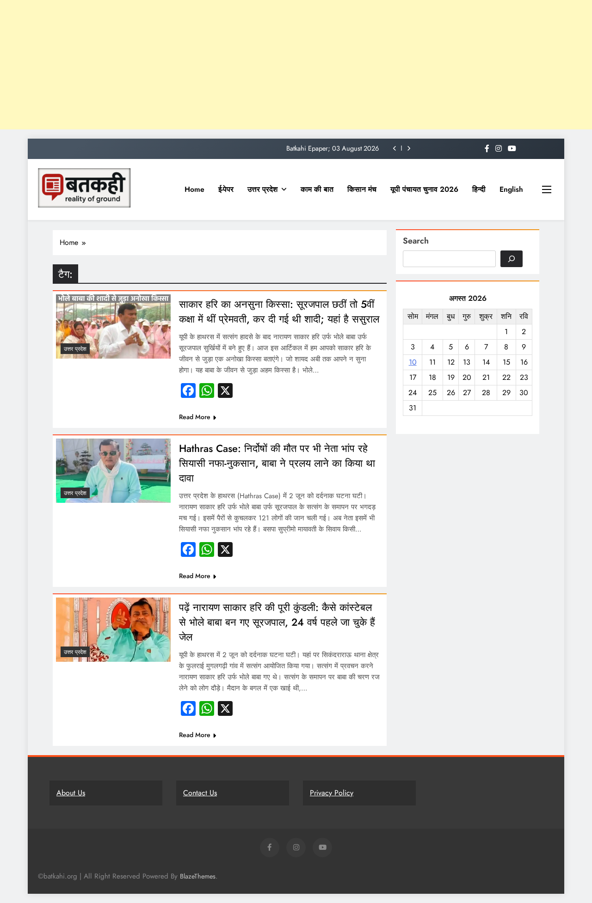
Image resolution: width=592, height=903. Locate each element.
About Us (70, 792)
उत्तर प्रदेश (262, 189)
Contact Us (200, 792)
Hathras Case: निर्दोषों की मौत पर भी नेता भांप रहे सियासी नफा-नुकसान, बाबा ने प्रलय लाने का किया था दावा (277, 463)
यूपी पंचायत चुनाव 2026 (424, 189)
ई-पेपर (226, 189)
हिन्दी (479, 189)
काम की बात (317, 189)
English (511, 189)
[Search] (511, 258)
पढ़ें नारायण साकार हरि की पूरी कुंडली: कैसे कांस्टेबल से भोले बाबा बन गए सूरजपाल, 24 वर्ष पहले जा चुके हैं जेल (277, 622)
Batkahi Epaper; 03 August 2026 (332, 148)
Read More (194, 416)
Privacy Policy (331, 792)
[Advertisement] (277, 64)
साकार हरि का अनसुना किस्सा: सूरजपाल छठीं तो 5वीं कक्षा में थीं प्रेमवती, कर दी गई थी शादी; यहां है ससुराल (279, 311)
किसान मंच (361, 189)
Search (416, 241)
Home (194, 189)
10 (413, 362)
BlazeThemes (198, 876)
